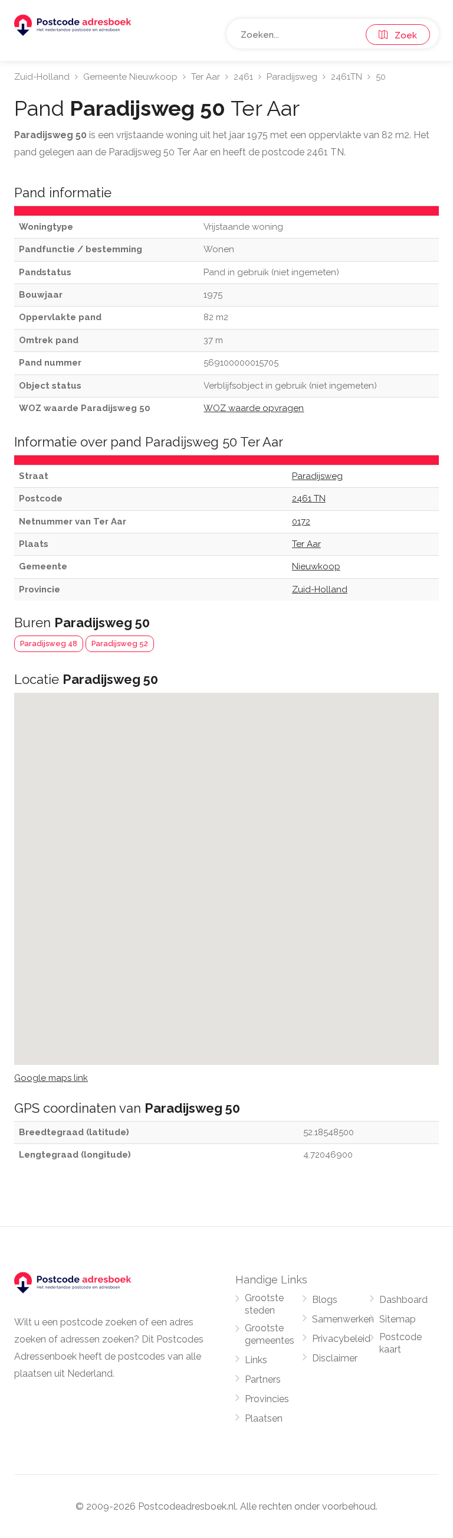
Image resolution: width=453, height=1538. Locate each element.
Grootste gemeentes (269, 1334)
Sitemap (397, 1319)
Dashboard (403, 1299)
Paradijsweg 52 (119, 643)
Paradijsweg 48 (48, 643)
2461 (243, 76)
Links (256, 1360)
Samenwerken (343, 1319)
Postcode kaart (400, 1343)
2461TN (346, 76)
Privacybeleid (341, 1338)
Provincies (267, 1399)
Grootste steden (264, 1304)
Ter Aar (205, 76)
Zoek (402, 35)
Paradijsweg (292, 76)
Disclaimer (334, 1358)
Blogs (324, 1299)
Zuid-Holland (42, 76)
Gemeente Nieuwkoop (130, 76)
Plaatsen (264, 1418)
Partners (263, 1379)
